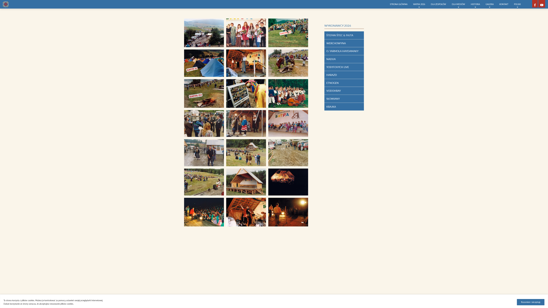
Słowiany (333, 98)
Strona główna (398, 4)
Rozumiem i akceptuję (530, 302)
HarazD (331, 74)
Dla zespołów (438, 4)
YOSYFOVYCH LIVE (337, 67)
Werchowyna (336, 43)
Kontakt (503, 4)
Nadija (331, 59)
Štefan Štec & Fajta (339, 35)
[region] (274, 301)
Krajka (331, 106)
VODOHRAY (333, 90)
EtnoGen (332, 82)
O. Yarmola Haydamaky (342, 51)
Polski (517, 4)
